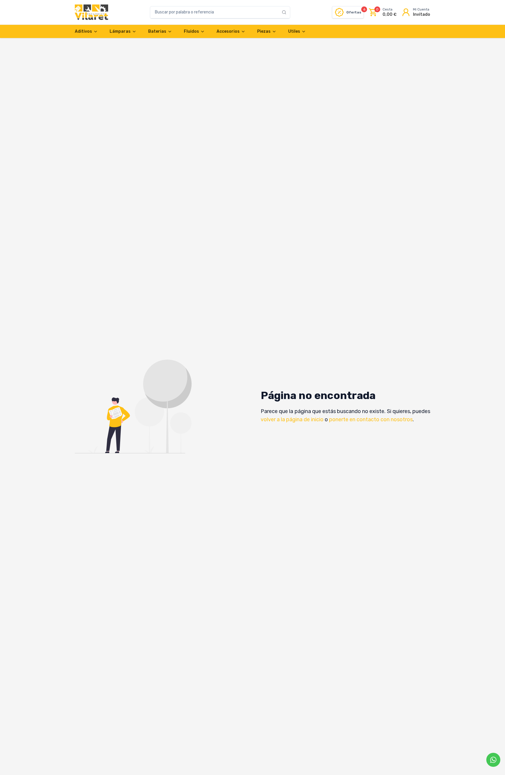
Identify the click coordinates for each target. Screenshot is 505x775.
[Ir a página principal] (91, 12)
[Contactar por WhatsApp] (493, 760)
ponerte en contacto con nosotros (371, 419)
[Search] (286, 12)
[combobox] (216, 12)
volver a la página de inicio (292, 419)
